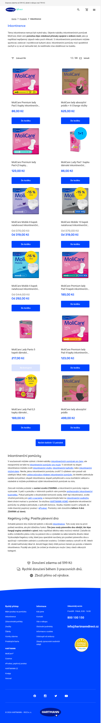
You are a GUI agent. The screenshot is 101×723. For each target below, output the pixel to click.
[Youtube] (66, 696)
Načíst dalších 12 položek (50, 442)
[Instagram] (45, 696)
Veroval (8, 678)
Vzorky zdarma (11, 636)
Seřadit (86, 58)
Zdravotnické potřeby (14, 622)
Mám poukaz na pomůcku (15, 612)
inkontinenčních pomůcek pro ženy (67, 461)
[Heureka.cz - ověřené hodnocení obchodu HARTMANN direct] (81, 645)
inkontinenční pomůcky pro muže (45, 465)
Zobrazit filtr (21, 58)
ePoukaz (43, 508)
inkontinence (59, 524)
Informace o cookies (44, 631)
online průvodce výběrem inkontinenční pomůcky (49, 474)
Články (8, 631)
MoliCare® (9, 654)
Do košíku (26, 120)
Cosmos (8, 659)
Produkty (23, 19)
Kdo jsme (40, 612)
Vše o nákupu (41, 622)
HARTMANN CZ (11, 668)
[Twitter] (55, 696)
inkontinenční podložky (78, 498)
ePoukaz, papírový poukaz (16, 663)
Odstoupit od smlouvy (45, 636)
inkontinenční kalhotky (63, 468)
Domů (14, 19)
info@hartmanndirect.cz (83, 626)
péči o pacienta (35, 498)
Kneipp (8, 673)
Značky (8, 626)
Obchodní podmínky (44, 626)
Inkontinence (10, 617)
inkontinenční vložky (42, 468)
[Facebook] (34, 696)
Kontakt (39, 617)
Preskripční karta (12, 641)
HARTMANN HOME (59, 501)
